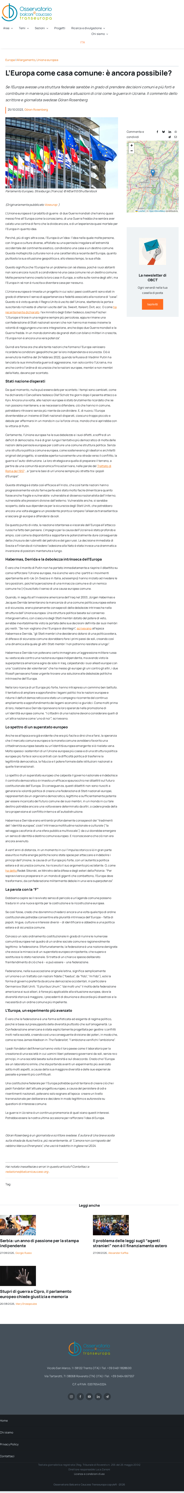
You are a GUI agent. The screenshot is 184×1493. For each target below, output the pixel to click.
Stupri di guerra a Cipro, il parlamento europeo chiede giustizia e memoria (35, 1294)
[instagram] (71, 1396)
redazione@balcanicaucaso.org (26, 1172)
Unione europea (47, 60)
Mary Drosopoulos (26, 1303)
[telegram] (107, 1396)
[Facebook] (157, 131)
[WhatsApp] (176, 131)
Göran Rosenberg (36, 109)
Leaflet (141, 210)
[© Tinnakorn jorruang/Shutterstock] (18, 1267)
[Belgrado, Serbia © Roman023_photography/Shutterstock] (18, 1216)
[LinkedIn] (170, 131)
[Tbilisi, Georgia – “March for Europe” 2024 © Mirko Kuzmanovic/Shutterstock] (111, 1216)
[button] (153, 173)
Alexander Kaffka (118, 1253)
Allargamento (26, 60)
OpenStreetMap (157, 210)
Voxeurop (51, 205)
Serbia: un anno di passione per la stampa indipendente (39, 1243)
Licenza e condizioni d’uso (89, 1474)
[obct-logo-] (89, 1340)
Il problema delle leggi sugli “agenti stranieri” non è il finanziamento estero (130, 1243)
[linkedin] (98, 1396)
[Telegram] (169, 137)
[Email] (175, 137)
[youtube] (89, 1396)
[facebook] (80, 1396)
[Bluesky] (163, 131)
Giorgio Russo (23, 1253)
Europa (10, 60)
